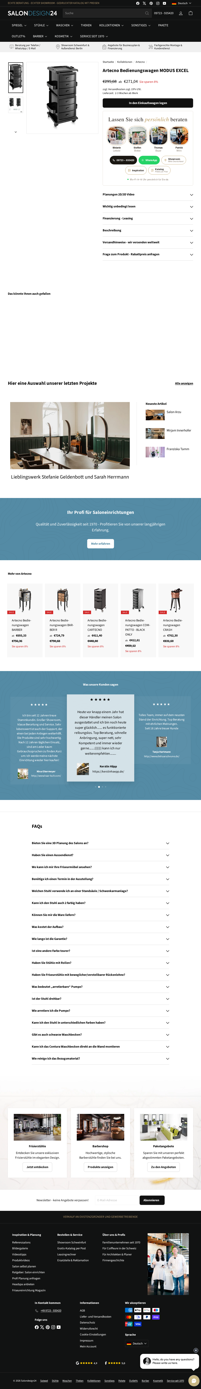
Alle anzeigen (184, 383)
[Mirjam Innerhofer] (155, 433)
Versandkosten (116, 89)
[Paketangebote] (163, 1127)
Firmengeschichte (113, 1260)
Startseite (108, 62)
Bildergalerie (20, 1248)
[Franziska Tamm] (155, 452)
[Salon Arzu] (155, 415)
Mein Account (88, 1346)
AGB (82, 1311)
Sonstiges (139, 25)
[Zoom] (62, 98)
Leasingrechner (66, 1254)
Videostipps (19, 1254)
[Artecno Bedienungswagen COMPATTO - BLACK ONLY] (138, 620)
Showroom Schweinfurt (71, 1242)
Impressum (86, 1341)
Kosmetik (62, 36)
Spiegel (17, 25)
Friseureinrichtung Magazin (29, 1290)
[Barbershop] (100, 1127)
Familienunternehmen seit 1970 (121, 1242)
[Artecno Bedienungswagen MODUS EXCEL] (22, 335)
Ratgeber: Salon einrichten (28, 1272)
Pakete (163, 25)
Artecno (140, 62)
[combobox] (107, 13)
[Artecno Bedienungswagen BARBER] (25, 618)
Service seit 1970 (92, 36)
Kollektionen (110, 25)
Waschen (63, 25)
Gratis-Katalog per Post (71, 1248)
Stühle (39, 25)
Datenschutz (87, 1323)
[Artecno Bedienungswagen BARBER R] (63, 618)
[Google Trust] (86, 1363)
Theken (86, 25)
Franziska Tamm (178, 449)
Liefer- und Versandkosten (95, 1317)
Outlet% (18, 36)
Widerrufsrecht (89, 1329)
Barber (38, 36)
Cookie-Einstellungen (93, 1334)
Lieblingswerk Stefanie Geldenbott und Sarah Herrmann (70, 477)
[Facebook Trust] (115, 1363)
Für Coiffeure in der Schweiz (119, 1248)
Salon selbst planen (24, 1266)
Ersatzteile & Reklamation (73, 1260)
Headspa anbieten (23, 1284)
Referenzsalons (21, 1242)
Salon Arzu (174, 412)
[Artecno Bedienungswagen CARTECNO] (101, 618)
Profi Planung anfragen (26, 1278)
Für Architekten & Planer (117, 1254)
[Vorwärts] (16, 131)
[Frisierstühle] (37, 1127)
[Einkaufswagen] (191, 13)
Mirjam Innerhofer (179, 430)
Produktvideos (21, 1260)
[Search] (147, 13)
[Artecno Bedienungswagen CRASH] (176, 618)
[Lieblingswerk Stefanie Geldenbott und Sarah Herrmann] (70, 435)
